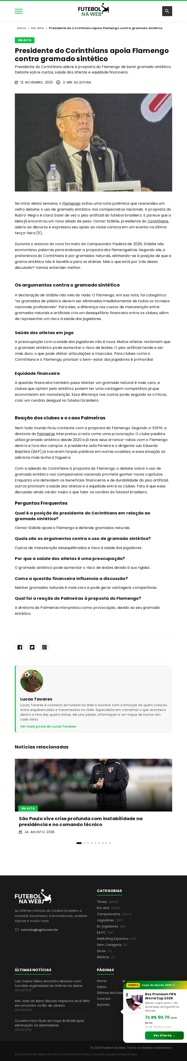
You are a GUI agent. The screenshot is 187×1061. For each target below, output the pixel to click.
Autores (103, 1004)
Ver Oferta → (164, 1035)
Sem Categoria (112, 945)
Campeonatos (114, 914)
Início (21, 28)
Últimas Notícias (110, 992)
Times (107, 902)
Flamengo (71, 203)
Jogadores (110, 920)
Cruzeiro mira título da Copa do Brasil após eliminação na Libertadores (49, 1025)
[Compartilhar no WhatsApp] (44, 647)
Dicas (104, 951)
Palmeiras (46, 433)
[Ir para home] (93, 10)
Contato (104, 998)
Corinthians (158, 221)
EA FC (105, 932)
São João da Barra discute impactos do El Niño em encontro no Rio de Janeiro (52, 1005)
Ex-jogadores (111, 926)
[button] (79, 843)
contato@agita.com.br (39, 930)
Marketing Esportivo (116, 938)
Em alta (37, 28)
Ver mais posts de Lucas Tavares (48, 726)
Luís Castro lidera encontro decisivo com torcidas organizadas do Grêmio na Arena (48, 985)
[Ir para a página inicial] (33, 897)
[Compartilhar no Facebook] (20, 647)
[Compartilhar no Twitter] (32, 647)
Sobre (101, 987)
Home (102, 981)
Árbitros (106, 957)
